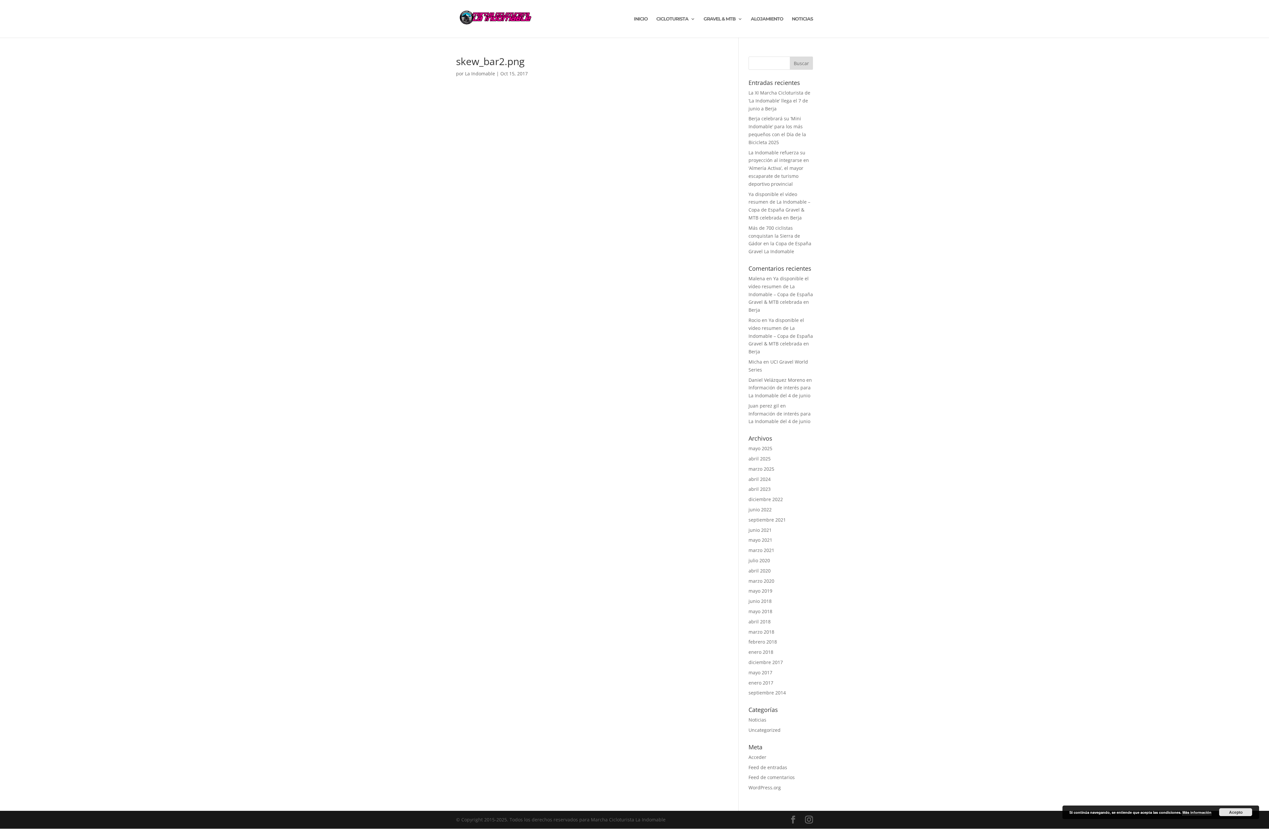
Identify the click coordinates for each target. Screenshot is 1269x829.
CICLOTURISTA (672, 19)
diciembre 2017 (766, 662)
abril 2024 (760, 479)
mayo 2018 (760, 611)
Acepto (1236, 812)
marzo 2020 (761, 581)
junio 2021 (760, 530)
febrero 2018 (763, 642)
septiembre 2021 (767, 520)
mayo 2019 (760, 591)
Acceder (757, 757)
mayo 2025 (760, 448)
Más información (1196, 812)
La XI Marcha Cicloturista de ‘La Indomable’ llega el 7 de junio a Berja (779, 101)
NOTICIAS (802, 19)
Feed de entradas (768, 767)
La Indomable (480, 73)
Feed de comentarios (772, 777)
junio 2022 (760, 509)
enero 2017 (761, 683)
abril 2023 (760, 489)
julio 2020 (759, 560)
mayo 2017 (760, 672)
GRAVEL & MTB (720, 19)
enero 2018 (761, 652)
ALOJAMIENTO (767, 19)
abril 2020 (760, 571)
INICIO (641, 19)
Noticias (757, 720)
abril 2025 (760, 458)
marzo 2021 (761, 550)
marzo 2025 (761, 469)
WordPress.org (765, 787)
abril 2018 (760, 621)
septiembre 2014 (767, 693)
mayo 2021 (760, 540)
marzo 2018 (761, 632)
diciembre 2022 (766, 499)
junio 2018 (760, 601)
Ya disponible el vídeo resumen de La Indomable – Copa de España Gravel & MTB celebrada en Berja (781, 294)
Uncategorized (765, 730)
